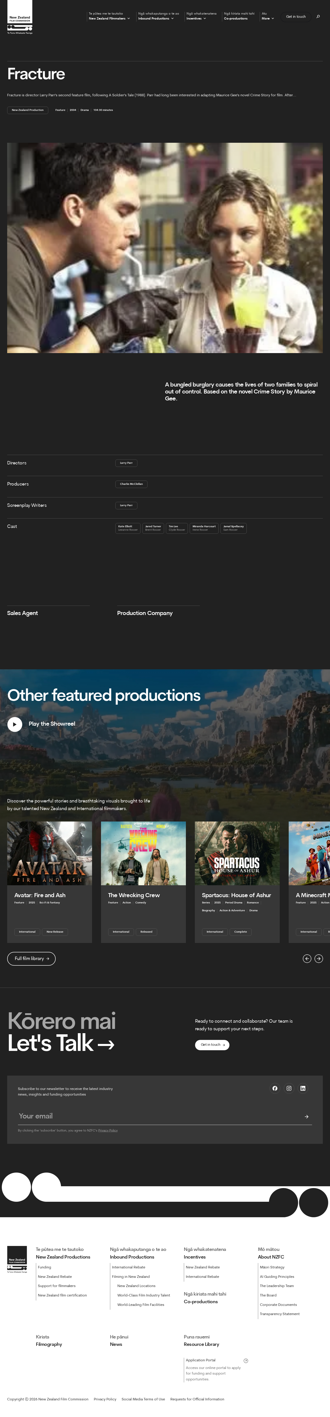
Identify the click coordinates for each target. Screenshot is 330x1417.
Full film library (29, 958)
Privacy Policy (108, 1130)
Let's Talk (61, 1045)
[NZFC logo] (19, 17)
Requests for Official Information (197, 1399)
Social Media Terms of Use (143, 1399)
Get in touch (296, 17)
